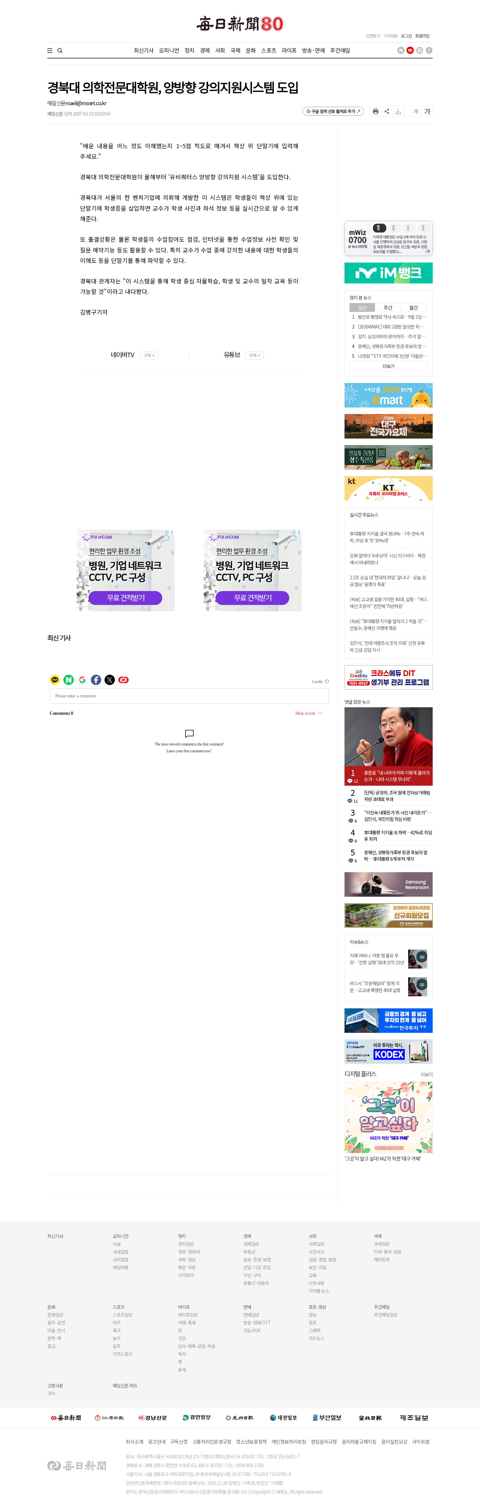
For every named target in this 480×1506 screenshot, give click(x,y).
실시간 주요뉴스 (364, 514)
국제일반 (382, 1244)
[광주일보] (240, 1417)
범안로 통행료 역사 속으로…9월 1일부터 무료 (398, 316)
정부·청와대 (189, 1251)
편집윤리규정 (324, 1441)
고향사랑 (55, 1385)
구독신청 (178, 1441)
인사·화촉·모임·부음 (196, 1346)
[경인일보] (196, 1417)
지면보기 (373, 36)
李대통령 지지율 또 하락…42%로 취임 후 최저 (398, 835)
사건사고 (316, 1251)
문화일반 (55, 1314)
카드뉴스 (316, 1338)
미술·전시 (56, 1330)
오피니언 (169, 50)
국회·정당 (187, 1259)
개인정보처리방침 (288, 1441)
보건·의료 (317, 1267)
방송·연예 (313, 50)
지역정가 (186, 1275)
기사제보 (390, 36)
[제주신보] (414, 1418)
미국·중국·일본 (387, 1251)
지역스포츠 (122, 1354)
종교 (51, 1346)
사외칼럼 (120, 1259)
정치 (189, 50)
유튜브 (242, 354)
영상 (312, 1314)
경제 (205, 50)
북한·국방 (187, 1267)
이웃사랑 (316, 1283)
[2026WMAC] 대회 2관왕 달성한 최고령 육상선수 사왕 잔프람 (411, 326)
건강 (182, 1338)
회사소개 (134, 1441)
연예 (247, 1307)
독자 (182, 1354)
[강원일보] (109, 1417)
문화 (251, 50)
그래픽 (314, 1330)
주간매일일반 (385, 1314)
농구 (116, 1338)
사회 (220, 50)
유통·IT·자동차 (256, 1283)
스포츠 (268, 50)
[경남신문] (153, 1417)
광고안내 (156, 1441)
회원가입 (422, 36)
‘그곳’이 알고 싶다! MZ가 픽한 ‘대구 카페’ (382, 1158)
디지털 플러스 (360, 1073)
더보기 (427, 1074)
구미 (51, 1393)
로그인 (406, 36)
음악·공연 (56, 1322)
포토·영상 (317, 1307)
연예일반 (251, 1314)
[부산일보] (327, 1417)
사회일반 (316, 1244)
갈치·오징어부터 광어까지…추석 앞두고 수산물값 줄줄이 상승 (412, 336)
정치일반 (186, 1244)
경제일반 (251, 1244)
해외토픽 (382, 1259)
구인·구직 (252, 1275)
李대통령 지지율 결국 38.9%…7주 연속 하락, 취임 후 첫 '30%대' (387, 537)
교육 (312, 1275)
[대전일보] (283, 1417)
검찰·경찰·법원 (322, 1259)
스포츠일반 (122, 1314)
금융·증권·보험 (257, 1259)
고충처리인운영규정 (211, 1441)
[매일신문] (66, 1417)
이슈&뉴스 (359, 941)
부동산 (249, 1251)
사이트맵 (420, 1441)
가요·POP (251, 1330)
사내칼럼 (120, 1251)
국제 (235, 50)
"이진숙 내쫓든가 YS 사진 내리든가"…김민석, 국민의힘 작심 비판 (397, 815)
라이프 (289, 50)
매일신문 (56, 103)
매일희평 (120, 1267)
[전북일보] (370, 1418)
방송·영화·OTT (257, 1322)
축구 (116, 1330)
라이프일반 (188, 1314)
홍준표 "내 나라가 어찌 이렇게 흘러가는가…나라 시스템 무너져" (396, 775)
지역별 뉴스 (319, 1291)
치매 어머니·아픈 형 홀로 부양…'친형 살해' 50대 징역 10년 (377, 959)
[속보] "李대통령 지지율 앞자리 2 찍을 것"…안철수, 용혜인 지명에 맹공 (388, 624)
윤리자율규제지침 (359, 1441)
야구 (116, 1322)
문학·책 (54, 1338)
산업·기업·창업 (257, 1267)
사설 (116, 1244)
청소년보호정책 (251, 1441)
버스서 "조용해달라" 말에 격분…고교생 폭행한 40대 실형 (375, 986)
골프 (116, 1346)
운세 (182, 1369)
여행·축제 (187, 1322)
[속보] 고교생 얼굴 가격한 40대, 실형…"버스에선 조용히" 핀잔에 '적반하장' (388, 602)
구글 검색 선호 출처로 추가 (333, 111)
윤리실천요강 (394, 1441)
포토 (312, 1322)
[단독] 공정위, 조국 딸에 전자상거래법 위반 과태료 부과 (397, 795)
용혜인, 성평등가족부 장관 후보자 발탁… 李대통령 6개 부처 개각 (415, 346)
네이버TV (132, 354)
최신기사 (144, 50)
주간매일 (340, 50)
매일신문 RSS (125, 1385)
